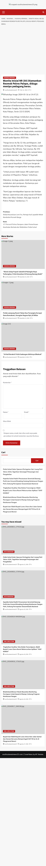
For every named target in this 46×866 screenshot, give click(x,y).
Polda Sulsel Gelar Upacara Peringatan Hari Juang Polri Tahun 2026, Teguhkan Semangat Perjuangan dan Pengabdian (23, 471)
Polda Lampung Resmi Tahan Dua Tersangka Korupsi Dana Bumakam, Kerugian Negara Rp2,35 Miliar (22, 314)
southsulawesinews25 (11, 90)
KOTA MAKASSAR (8, 552)
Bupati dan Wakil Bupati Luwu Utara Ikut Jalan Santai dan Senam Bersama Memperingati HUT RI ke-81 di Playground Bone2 (22, 509)
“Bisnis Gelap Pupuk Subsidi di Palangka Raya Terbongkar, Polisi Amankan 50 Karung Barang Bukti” (23, 273)
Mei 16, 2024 (24, 90)
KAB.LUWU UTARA (9, 641)
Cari (3, 452)
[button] (3, 12)
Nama (5, 412)
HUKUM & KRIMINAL (9, 78)
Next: (20, 224)
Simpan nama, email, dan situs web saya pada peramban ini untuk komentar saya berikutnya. (21, 434)
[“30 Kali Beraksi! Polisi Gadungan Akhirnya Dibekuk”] (23, 337)
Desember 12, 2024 (24, 318)
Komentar (7, 382)
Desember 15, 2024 (24, 277)
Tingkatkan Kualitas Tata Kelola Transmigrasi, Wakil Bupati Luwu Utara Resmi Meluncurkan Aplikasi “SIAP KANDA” (22, 490)
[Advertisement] (23, 50)
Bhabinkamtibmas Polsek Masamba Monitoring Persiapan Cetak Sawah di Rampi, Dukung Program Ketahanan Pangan (21, 499)
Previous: (23, 214)
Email (26, 412)
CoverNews (28, 754)
